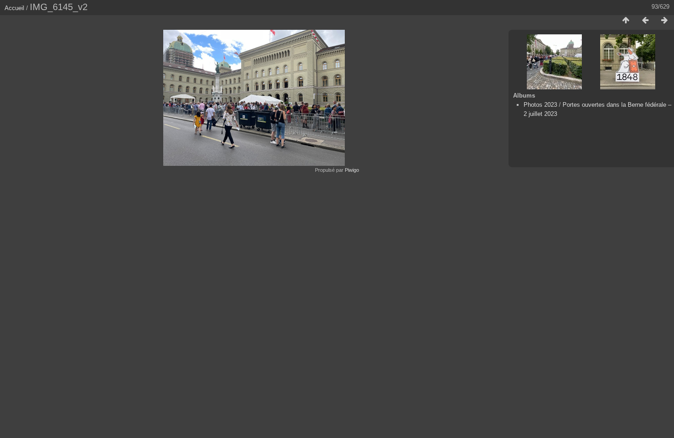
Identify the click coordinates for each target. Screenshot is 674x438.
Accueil (14, 8)
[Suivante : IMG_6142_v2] (664, 20)
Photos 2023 (540, 104)
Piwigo (352, 170)
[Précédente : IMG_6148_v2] (645, 20)
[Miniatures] (625, 20)
